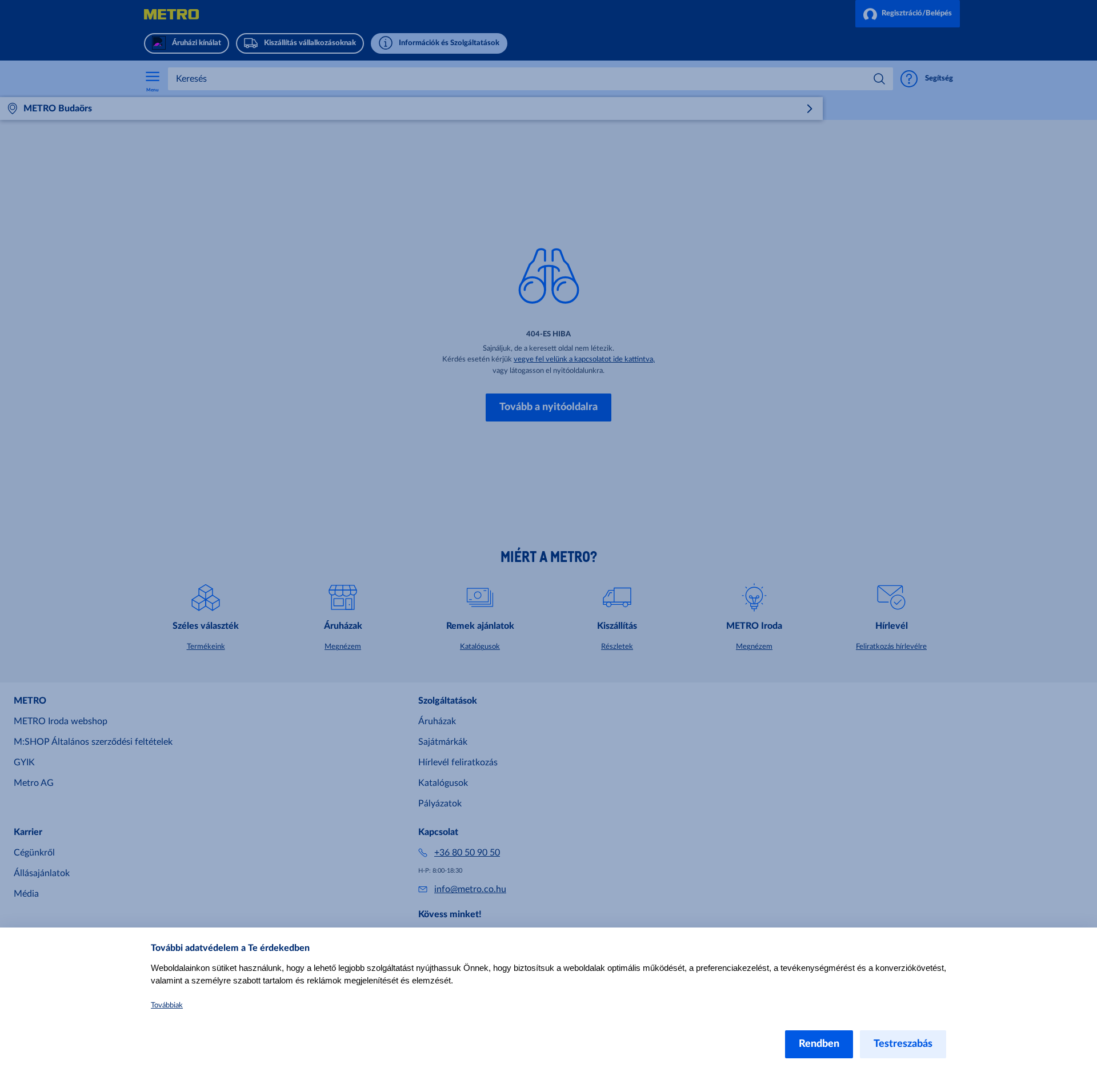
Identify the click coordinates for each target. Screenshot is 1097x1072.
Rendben (819, 1044)
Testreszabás (903, 1044)
